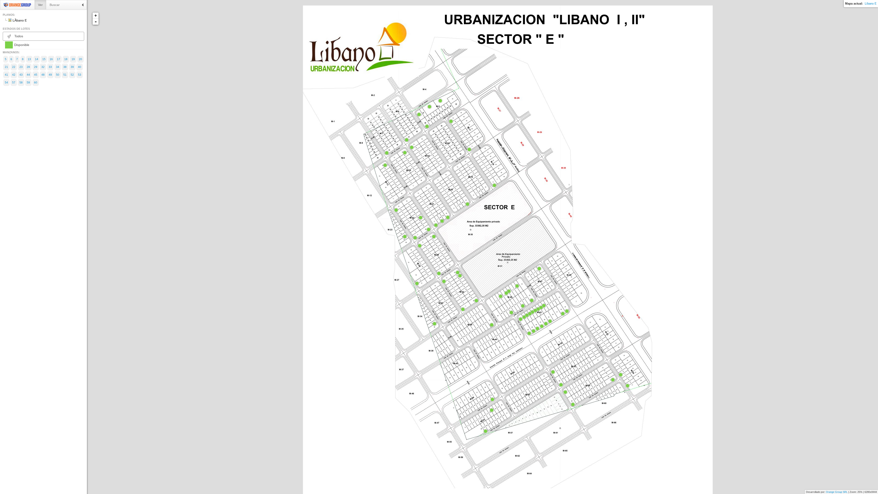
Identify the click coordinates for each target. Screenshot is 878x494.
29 (35, 67)
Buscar (55, 5)
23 (21, 67)
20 (80, 59)
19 (73, 59)
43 (21, 74)
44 (28, 74)
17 (58, 59)
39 (72, 67)
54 (6, 82)
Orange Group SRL (837, 492)
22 (13, 67)
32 (43, 67)
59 (28, 82)
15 (44, 59)
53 (79, 74)
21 (6, 67)
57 (13, 82)
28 (28, 67)
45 (35, 74)
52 (72, 74)
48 (43, 74)
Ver (40, 5)
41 (6, 74)
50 (57, 74)
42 (13, 74)
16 (51, 59)
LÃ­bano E (20, 20)
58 (21, 82)
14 (36, 59)
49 (50, 74)
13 (29, 59)
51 (65, 74)
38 (65, 67)
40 (79, 67)
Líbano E (871, 3)
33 (50, 67)
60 (35, 82)
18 (65, 59)
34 (57, 67)
